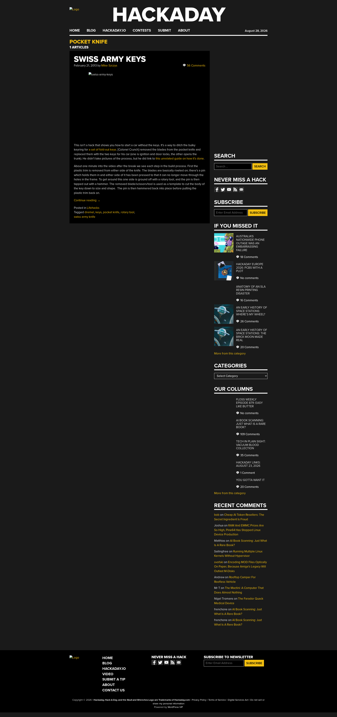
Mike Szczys (109, 65)
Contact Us (113, 690)
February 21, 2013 (85, 65)
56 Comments (195, 65)
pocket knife (111, 212)
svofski (218, 562)
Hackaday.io (114, 30)
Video (107, 674)
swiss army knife (84, 217)
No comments (249, 278)
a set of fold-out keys (102, 149)
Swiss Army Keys (110, 59)
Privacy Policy (199, 700)
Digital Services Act (238, 700)
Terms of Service (217, 700)
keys (98, 212)
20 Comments (249, 347)
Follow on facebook (216, 189)
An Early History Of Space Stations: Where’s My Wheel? (251, 311)
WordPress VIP (175, 707)
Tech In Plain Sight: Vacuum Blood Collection (251, 445)
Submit (164, 30)
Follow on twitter (223, 189)
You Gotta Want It (250, 480)
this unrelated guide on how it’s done (180, 158)
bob (216, 515)
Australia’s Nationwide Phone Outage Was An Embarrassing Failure (250, 243)
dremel (89, 212)
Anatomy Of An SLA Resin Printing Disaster (251, 290)
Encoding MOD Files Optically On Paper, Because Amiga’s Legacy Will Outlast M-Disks (240, 566)
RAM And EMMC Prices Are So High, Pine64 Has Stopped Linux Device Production (239, 530)
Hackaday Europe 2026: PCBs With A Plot (249, 267)
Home (75, 30)
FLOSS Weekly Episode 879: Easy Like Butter (249, 403)
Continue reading (87, 200)
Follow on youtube (229, 189)
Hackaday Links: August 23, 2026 (248, 464)
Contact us (241, 189)
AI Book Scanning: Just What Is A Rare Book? (251, 424)
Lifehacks (93, 208)
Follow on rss (235, 189)
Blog (91, 30)
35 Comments (249, 455)
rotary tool (127, 212)
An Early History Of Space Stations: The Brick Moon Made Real (251, 335)
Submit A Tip (113, 679)
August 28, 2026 (256, 31)
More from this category (230, 353)
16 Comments (249, 300)
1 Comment (247, 473)
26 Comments (249, 321)
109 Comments (250, 434)
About (184, 30)
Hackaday (169, 14)
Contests (142, 30)
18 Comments (249, 257)
